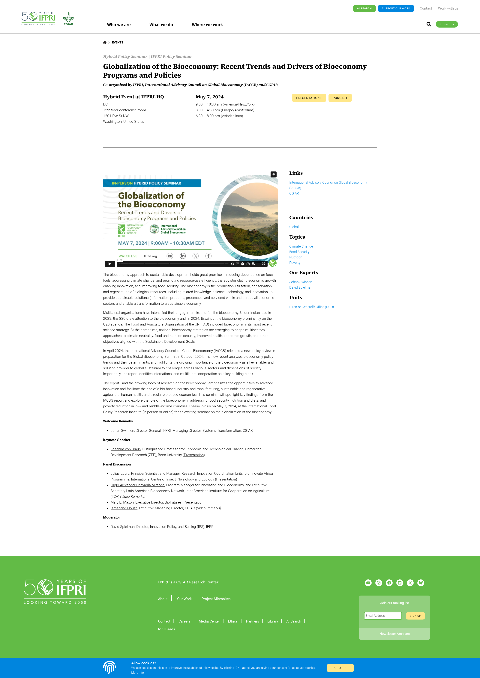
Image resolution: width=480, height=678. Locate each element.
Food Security (299, 252)
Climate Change (301, 246)
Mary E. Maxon (122, 502)
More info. (138, 672)
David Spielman (123, 527)
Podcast (340, 98)
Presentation (194, 455)
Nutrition (295, 257)
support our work (396, 8)
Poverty (295, 263)
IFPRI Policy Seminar (171, 56)
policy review (261, 351)
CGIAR (294, 193)
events (117, 42)
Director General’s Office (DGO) (311, 307)
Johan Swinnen (122, 430)
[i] (429, 24)
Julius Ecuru (120, 473)
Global (294, 227)
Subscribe (447, 24)
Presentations (309, 98)
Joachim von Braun (126, 449)
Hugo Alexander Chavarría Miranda (137, 485)
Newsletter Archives (395, 634)
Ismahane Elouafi (124, 508)
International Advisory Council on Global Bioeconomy (171, 351)
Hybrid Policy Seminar (125, 56)
